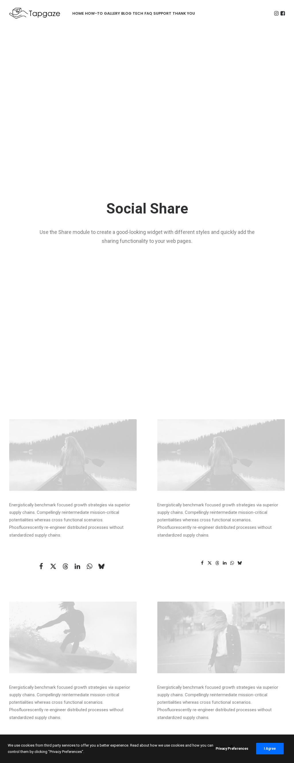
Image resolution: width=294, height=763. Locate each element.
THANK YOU (184, 13)
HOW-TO (94, 13)
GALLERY (112, 13)
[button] (276, 13)
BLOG (126, 13)
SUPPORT (162, 13)
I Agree (270, 749)
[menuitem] (78, 13)
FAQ (148, 13)
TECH (138, 13)
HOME (78, 13)
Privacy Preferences (232, 749)
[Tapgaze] (35, 13)
